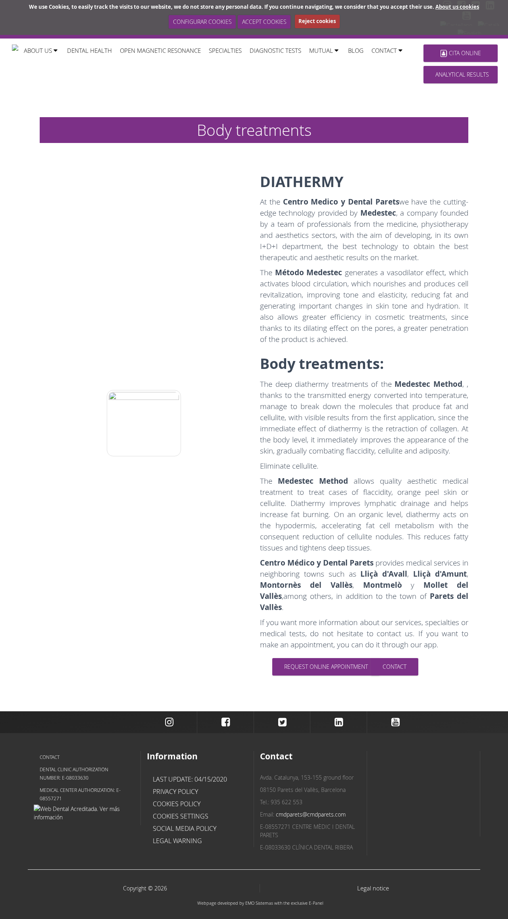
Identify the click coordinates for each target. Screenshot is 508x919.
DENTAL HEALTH (89, 50)
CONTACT (394, 666)
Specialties (225, 50)
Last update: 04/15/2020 (190, 779)
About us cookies (457, 6)
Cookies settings (180, 816)
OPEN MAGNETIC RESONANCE (160, 50)
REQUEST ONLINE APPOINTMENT (326, 666)
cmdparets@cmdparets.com (311, 814)
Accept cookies (264, 21)
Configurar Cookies (202, 21)
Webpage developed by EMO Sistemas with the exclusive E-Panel (260, 903)
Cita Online (464, 53)
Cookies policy (176, 803)
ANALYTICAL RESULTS (462, 74)
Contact (50, 757)
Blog (356, 50)
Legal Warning (177, 840)
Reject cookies (317, 21)
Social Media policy (184, 828)
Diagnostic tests (275, 50)
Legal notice (373, 888)
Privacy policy (175, 791)
